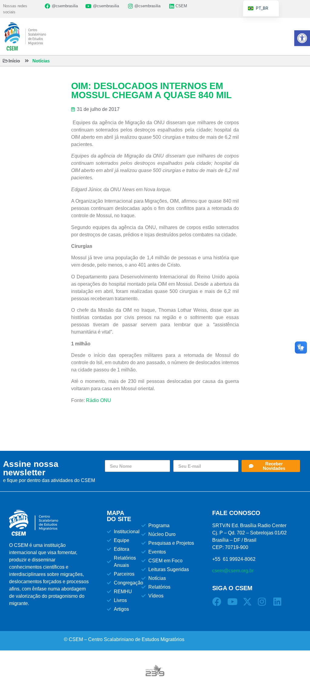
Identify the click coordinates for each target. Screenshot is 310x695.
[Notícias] (27, 60)
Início (14, 60)
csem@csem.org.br (233, 570)
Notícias (41, 60)
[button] (302, 38)
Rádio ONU (98, 400)
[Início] (5, 60)
